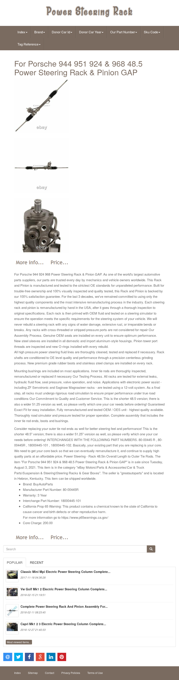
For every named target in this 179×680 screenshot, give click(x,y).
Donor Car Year (90, 32)
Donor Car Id (61, 32)
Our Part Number (122, 32)
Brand (38, 32)
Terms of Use (95, 673)
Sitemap (33, 673)
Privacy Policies (70, 673)
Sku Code (151, 32)
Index (21, 32)
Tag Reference (27, 44)
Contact (49, 673)
